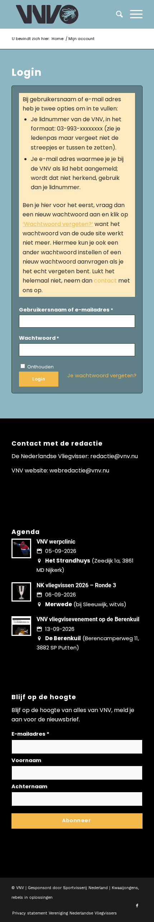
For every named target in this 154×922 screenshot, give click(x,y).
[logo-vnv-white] (63, 14)
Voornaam (26, 760)
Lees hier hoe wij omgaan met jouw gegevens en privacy (64, 834)
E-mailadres (30, 733)
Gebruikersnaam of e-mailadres (66, 309)
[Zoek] (116, 14)
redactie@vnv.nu (114, 456)
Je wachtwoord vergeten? (101, 375)
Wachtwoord (39, 338)
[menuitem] (133, 14)
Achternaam (29, 786)
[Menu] (133, 14)
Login (38, 379)
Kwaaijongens (125, 888)
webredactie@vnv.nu (79, 470)
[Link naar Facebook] (137, 906)
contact (105, 280)
